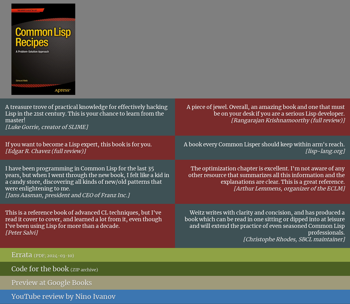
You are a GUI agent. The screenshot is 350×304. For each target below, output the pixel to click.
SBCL (305, 239)
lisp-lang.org (325, 151)
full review (326, 120)
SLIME (76, 127)
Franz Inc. (114, 195)
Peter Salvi (21, 232)
